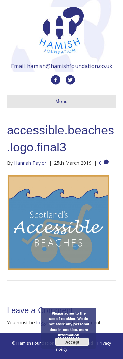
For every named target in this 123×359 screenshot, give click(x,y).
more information (73, 332)
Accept (72, 342)
